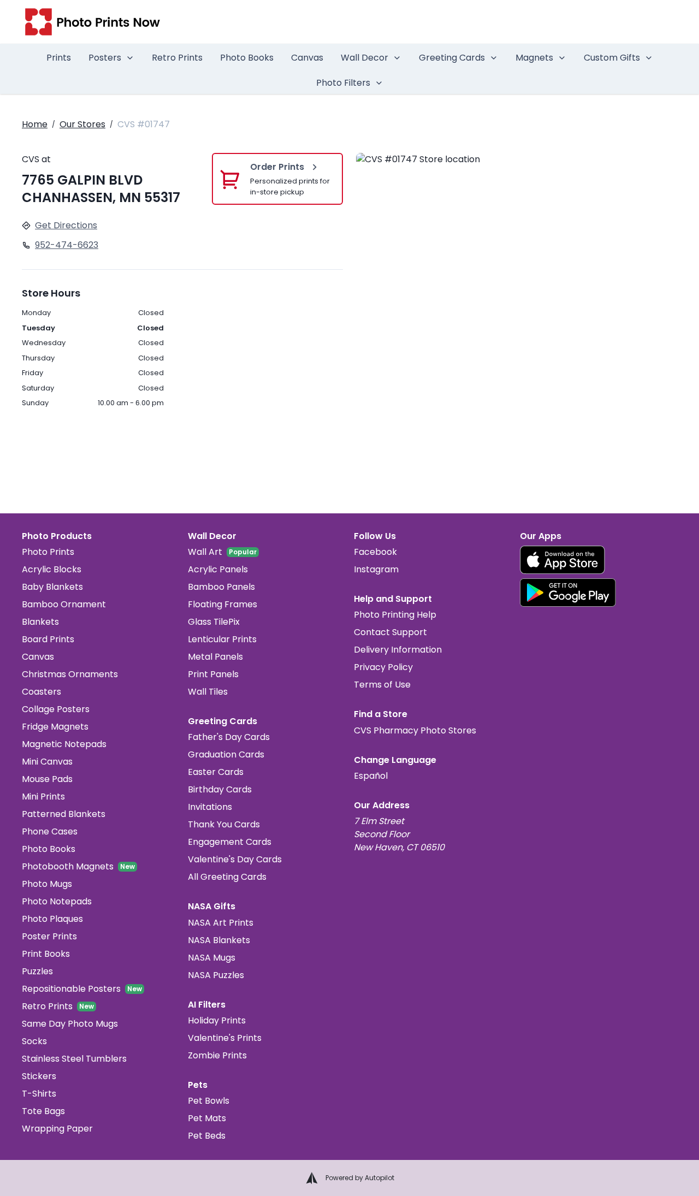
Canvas (307, 57)
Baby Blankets (52, 587)
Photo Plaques (52, 919)
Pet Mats (207, 1118)
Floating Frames (222, 604)
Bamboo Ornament (64, 604)
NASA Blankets (219, 940)
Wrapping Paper (57, 1128)
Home (35, 124)
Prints (58, 57)
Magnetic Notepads (64, 744)
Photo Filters (343, 82)
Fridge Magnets (55, 726)
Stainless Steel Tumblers (74, 1058)
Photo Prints (48, 552)
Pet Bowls (208, 1100)
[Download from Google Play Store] (568, 592)
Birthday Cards (220, 789)
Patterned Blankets (63, 814)
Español (371, 775)
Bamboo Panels (221, 587)
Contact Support (390, 632)
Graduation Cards (226, 754)
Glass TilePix (214, 621)
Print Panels (213, 674)
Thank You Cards (224, 824)
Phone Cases (50, 831)
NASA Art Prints (220, 922)
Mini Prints (43, 796)
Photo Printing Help (395, 614)
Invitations (210, 807)
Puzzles (37, 971)
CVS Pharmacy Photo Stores (415, 730)
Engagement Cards (229, 842)
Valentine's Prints (225, 1038)
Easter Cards (216, 772)
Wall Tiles (208, 691)
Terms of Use (382, 684)
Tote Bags (43, 1111)
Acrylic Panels (218, 569)
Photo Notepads (57, 901)
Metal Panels (215, 656)
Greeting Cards (452, 57)
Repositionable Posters (71, 988)
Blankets (40, 621)
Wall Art (205, 552)
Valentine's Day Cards (235, 859)
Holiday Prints (217, 1020)
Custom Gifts (612, 57)
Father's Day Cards (229, 737)
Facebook (375, 552)
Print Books (46, 954)
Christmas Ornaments (70, 674)
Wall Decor (364, 57)
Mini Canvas (47, 761)
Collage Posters (56, 709)
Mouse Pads (47, 779)
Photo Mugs (47, 884)
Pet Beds (207, 1135)
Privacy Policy (383, 667)
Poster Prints (49, 936)
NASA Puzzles (216, 975)
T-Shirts (39, 1093)
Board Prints (48, 639)
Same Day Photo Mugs (70, 1023)
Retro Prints (177, 57)
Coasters (41, 691)
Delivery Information (398, 649)
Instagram (376, 569)
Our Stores (82, 124)
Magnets (534, 57)
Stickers (39, 1076)
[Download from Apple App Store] (562, 560)
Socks (34, 1041)
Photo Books (247, 57)
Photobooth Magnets (68, 866)
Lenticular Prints (222, 639)
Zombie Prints (217, 1055)
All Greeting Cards (227, 877)
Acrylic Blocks (51, 569)
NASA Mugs (211, 957)
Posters (104, 57)
